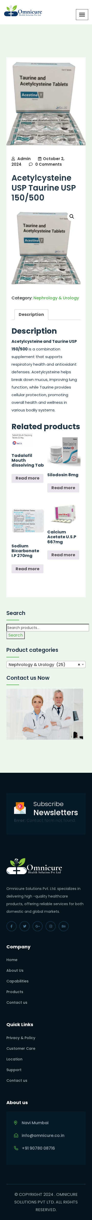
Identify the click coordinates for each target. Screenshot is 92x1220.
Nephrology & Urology (56, 298)
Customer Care (20, 1048)
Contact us (16, 1002)
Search (15, 635)
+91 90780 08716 (38, 1148)
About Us (15, 970)
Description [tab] (31, 314)
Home (11, 959)
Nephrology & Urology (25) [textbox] (44, 665)
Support (13, 1069)
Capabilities (17, 981)
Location (14, 1059)
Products (14, 991)
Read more (27, 478)
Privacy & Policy (20, 1037)
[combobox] (46, 664)
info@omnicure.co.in (43, 1135)
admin (24, 158)
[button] (71, 216)
